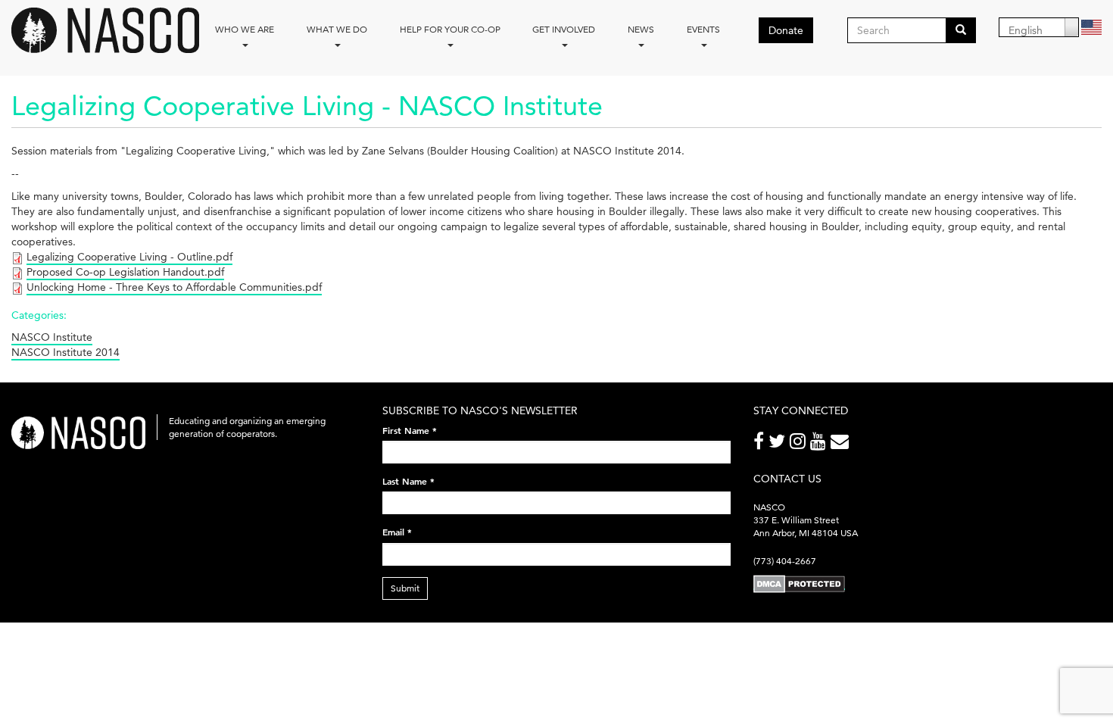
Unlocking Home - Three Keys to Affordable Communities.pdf (174, 287)
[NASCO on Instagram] (800, 444)
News (641, 29)
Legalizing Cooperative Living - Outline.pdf (129, 257)
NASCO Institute (51, 337)
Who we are (244, 29)
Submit (405, 588)
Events (703, 29)
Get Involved (563, 29)
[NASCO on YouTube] (820, 444)
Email (397, 532)
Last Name (408, 481)
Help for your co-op (450, 29)
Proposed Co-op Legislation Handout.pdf (125, 272)
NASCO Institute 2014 (65, 352)
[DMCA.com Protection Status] (799, 583)
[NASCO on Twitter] (779, 444)
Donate (785, 30)
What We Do (337, 29)
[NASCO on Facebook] (760, 444)
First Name (409, 430)
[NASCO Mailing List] (842, 444)
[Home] (110, 30)
